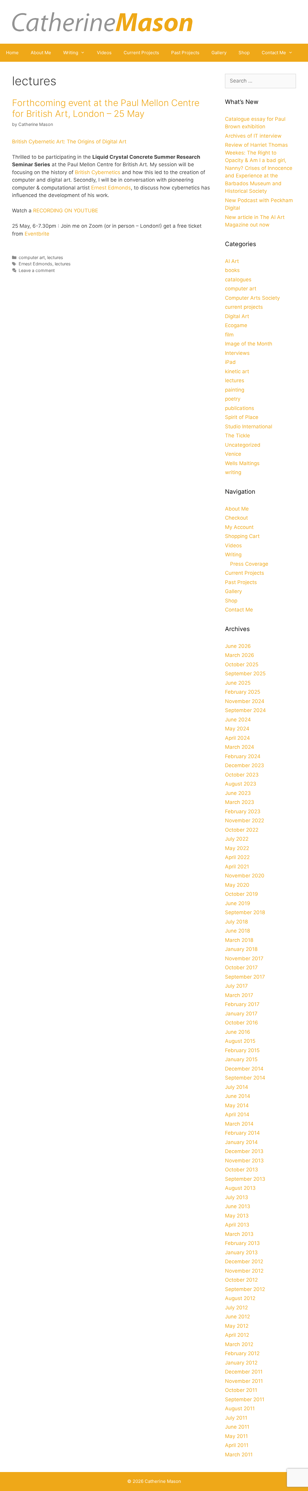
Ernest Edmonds (111, 188)
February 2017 (242, 1004)
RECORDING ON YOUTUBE (65, 211)
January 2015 (241, 1059)
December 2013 (244, 1151)
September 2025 (245, 673)
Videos (104, 52)
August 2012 (240, 1298)
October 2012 (241, 1280)
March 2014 (239, 1124)
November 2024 (244, 701)
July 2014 (236, 1087)
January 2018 (241, 949)
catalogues (238, 280)
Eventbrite (37, 234)
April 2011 (236, 1445)
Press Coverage (249, 564)
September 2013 (245, 1179)
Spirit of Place (241, 417)
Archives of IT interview (253, 136)
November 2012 (244, 1271)
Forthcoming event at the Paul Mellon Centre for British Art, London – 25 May (105, 108)
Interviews (237, 353)
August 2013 (240, 1188)
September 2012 (245, 1289)
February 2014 (242, 1133)
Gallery (218, 52)
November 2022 (244, 820)
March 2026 (239, 655)
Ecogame (236, 325)
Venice (233, 454)
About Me (41, 52)
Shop (244, 52)
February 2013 (242, 1243)
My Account (239, 527)
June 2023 (238, 793)
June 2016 (237, 1032)
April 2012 (237, 1335)
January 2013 (241, 1252)
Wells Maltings (242, 463)
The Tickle (237, 436)
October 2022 (241, 830)
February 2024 (242, 756)
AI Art (232, 261)
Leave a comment (37, 270)
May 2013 (237, 1216)
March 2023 (239, 802)
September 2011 (244, 1399)
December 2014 (244, 1069)
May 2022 (237, 848)
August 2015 (240, 1041)
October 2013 (241, 1170)
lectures (55, 257)
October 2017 (241, 967)
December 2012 (244, 1261)
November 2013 (244, 1161)
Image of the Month (248, 344)
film (229, 335)
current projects (244, 307)
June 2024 (238, 720)
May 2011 (236, 1436)
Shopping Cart (242, 536)
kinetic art (237, 371)
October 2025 (241, 664)
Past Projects (185, 52)
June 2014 (237, 1096)
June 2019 (237, 903)
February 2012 (242, 1353)
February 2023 (242, 811)
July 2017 (236, 986)
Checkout (236, 518)
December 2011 (244, 1372)
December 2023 (244, 765)
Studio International (248, 427)
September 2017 (245, 977)
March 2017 (239, 995)
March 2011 (239, 1455)
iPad (230, 362)
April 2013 (237, 1225)
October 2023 (242, 775)
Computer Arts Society (252, 298)
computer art (32, 257)
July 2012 (236, 1308)
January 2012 (241, 1363)
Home (12, 52)
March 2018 (239, 940)
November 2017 (244, 958)
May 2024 (237, 729)
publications (239, 408)
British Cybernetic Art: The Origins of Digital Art (69, 142)
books (232, 270)
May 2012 (236, 1326)
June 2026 (238, 646)
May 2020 (237, 885)
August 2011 (240, 1408)
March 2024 (239, 747)
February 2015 (242, 1050)
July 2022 (236, 839)
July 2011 (236, 1418)
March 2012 (239, 1344)
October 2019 (241, 894)
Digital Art (237, 316)
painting (234, 390)
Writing (70, 52)
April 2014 (237, 1114)
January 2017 (241, 1014)
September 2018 (245, 912)
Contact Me (274, 52)
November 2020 (244, 876)
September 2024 (245, 710)
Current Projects (141, 52)
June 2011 (237, 1427)
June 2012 (237, 1317)
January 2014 (241, 1142)
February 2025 (242, 692)
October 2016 (241, 1023)
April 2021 (237, 867)
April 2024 (237, 738)
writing (233, 472)
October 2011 (241, 1390)
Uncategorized (242, 445)
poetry (232, 399)
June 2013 (237, 1206)
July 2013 (236, 1197)
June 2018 (237, 931)
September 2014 (245, 1078)
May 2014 (237, 1105)
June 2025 (238, 683)
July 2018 (236, 922)
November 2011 (244, 1381)
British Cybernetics (97, 172)
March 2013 (239, 1234)
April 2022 (237, 857)
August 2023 (240, 784)
